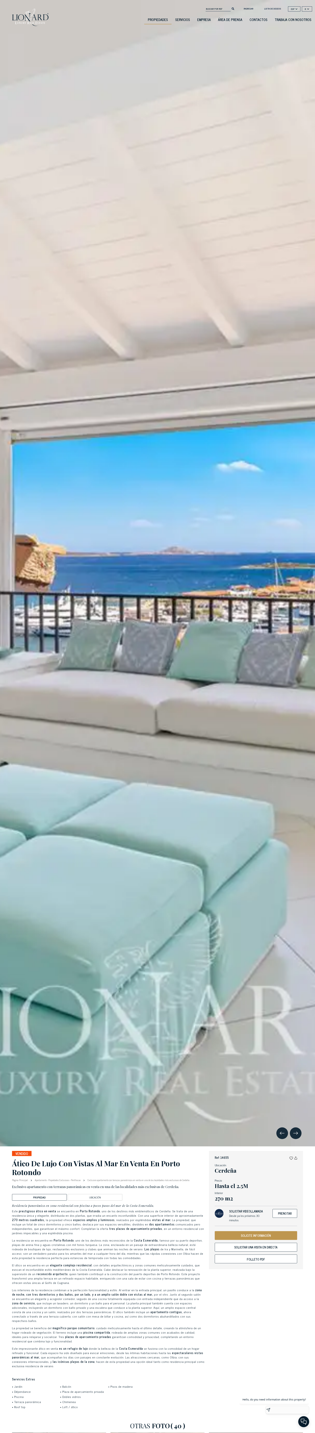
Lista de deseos (272, 8)
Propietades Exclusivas (59, 1180)
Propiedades (158, 19)
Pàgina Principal (20, 1180)
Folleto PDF (256, 1259)
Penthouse (75, 1180)
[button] (291, 1157)
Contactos (258, 19)
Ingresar (248, 8)
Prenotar (285, 1213)
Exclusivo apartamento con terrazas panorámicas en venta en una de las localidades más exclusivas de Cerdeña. (138, 1180)
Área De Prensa (230, 19)
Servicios (182, 19)
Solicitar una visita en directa (255, 1247)
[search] (233, 8)
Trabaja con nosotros (293, 19)
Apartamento (40, 1180)
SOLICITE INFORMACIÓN (256, 1235)
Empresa (204, 19)
